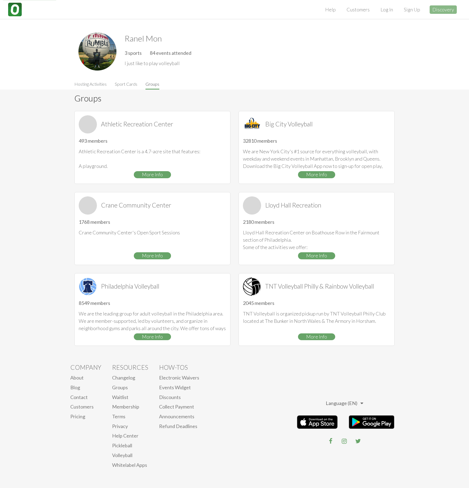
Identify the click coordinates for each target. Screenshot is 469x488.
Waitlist (120, 397)
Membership (125, 407)
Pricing (77, 416)
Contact (79, 397)
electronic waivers (179, 378)
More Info (152, 174)
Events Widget (175, 387)
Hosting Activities (90, 84)
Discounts (170, 397)
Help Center (125, 436)
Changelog (123, 378)
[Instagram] (344, 441)
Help (330, 9)
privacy (120, 426)
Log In (387, 9)
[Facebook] (330, 441)
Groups (152, 84)
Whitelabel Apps (129, 465)
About (77, 378)
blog (75, 387)
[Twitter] (358, 441)
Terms (118, 416)
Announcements (176, 416)
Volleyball (122, 455)
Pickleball (122, 445)
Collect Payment (176, 407)
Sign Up (412, 9)
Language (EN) (341, 403)
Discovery (443, 9)
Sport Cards (126, 84)
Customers (358, 9)
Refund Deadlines (178, 426)
